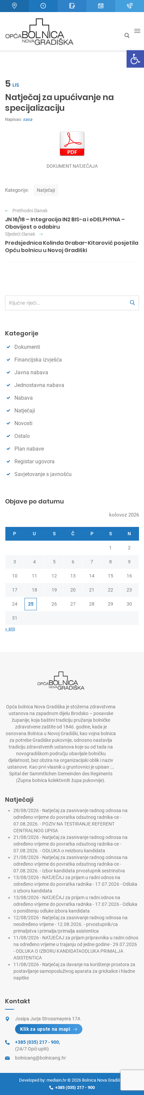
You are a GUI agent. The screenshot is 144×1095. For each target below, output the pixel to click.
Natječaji (46, 190)
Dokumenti (27, 347)
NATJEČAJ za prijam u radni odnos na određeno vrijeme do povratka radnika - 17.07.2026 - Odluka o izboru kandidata (75, 884)
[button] (135, 59)
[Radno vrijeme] (43, 6)
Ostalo (22, 436)
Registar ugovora (34, 461)
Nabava (23, 398)
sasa (27, 119)
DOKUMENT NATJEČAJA (72, 166)
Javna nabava (31, 372)
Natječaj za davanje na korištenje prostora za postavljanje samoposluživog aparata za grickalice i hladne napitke (74, 971)
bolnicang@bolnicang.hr (40, 1058)
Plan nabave (29, 449)
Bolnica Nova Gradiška (103, 1080)
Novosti (23, 423)
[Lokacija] (14, 6)
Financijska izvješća (38, 360)
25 (30, 604)
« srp (10, 628)
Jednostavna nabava (39, 385)
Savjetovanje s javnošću (43, 474)
